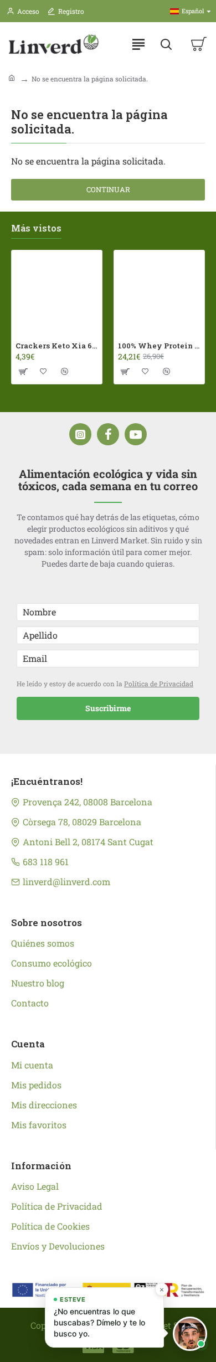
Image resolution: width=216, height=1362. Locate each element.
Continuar (108, 189)
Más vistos (36, 228)
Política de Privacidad (158, 683)
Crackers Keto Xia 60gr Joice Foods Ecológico (57, 346)
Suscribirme (108, 708)
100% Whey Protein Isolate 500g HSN (159, 346)
